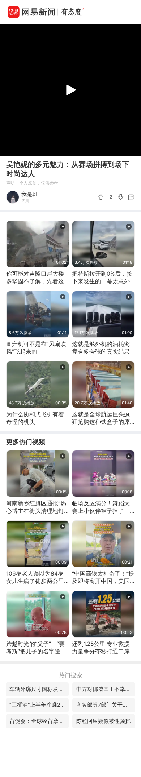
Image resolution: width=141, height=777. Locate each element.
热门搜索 (70, 675)
